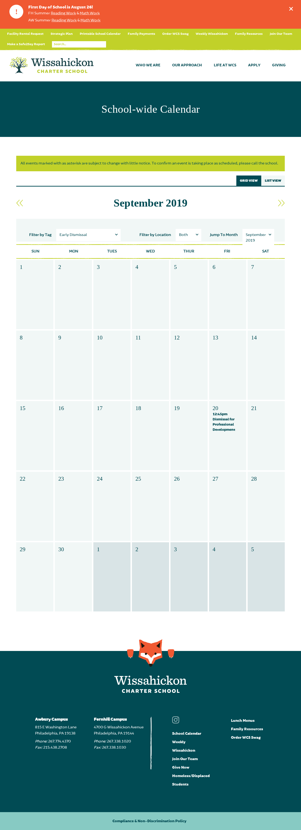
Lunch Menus (243, 720)
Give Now (180, 767)
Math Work (90, 13)
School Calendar (186, 733)
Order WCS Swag (175, 34)
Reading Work (63, 13)
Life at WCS (225, 65)
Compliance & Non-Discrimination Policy (149, 821)
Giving (279, 65)
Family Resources (249, 34)
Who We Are (148, 65)
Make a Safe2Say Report (26, 44)
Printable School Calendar (100, 34)
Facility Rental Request (25, 34)
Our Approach (187, 65)
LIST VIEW (273, 180)
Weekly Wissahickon (212, 34)
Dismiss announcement (291, 8)
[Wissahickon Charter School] (51, 65)
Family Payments (141, 34)
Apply (254, 65)
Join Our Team (281, 34)
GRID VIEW (249, 180)
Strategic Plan (62, 34)
